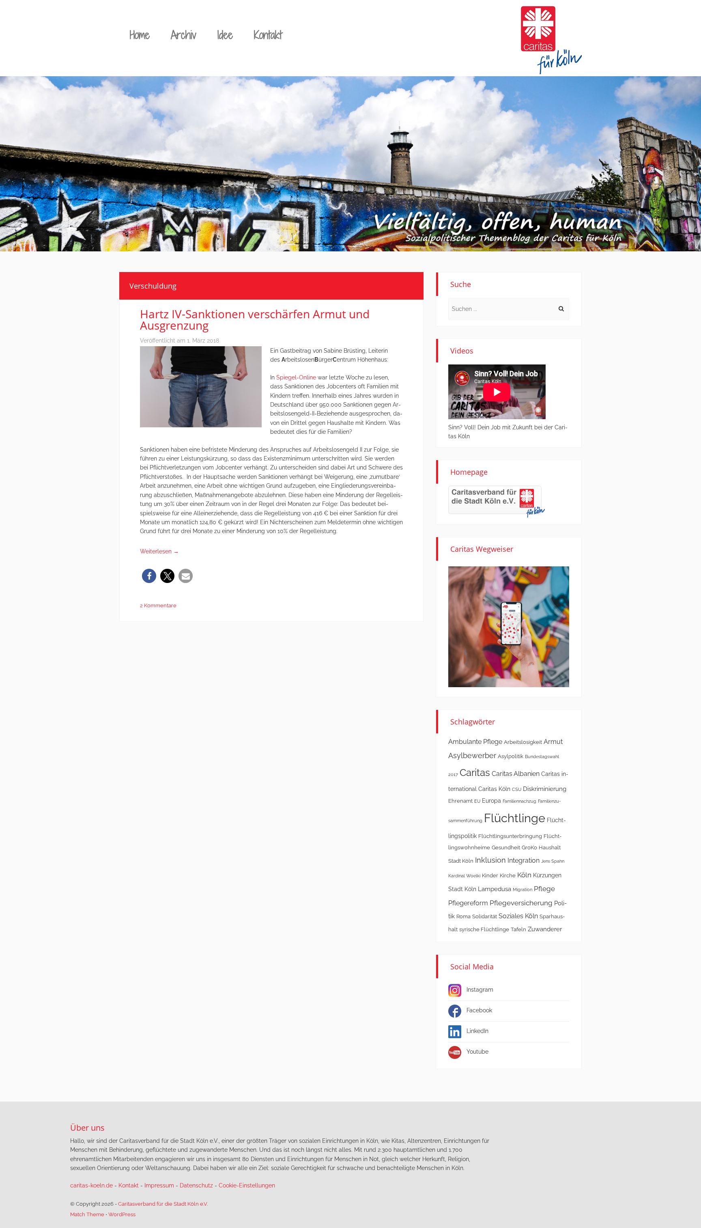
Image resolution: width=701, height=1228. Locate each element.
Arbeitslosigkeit (523, 742)
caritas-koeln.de (91, 1185)
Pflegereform (468, 903)
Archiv (183, 35)
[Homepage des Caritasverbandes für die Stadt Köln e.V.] (496, 501)
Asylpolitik (510, 756)
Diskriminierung (544, 789)
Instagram (480, 989)
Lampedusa (494, 889)
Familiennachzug (519, 801)
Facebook (479, 1010)
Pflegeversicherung (521, 903)
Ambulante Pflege (475, 742)
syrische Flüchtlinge (484, 929)
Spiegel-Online (296, 377)
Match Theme (87, 1214)
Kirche (508, 875)
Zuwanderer (545, 929)
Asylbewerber (472, 755)
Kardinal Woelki (464, 875)
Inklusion (490, 860)
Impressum (159, 1185)
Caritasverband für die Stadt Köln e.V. (163, 1204)
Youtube (477, 1051)
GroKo (529, 847)
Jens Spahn (552, 861)
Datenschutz (196, 1185)
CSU (516, 789)
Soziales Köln (518, 916)
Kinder (490, 875)
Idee (225, 35)
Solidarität (484, 916)
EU (477, 801)
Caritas (475, 772)
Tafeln (518, 929)
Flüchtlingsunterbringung (510, 836)
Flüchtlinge (514, 818)
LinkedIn (477, 1031)
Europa (491, 800)
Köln (524, 875)
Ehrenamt (460, 801)
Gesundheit (506, 847)
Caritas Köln (494, 789)
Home (140, 35)
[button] (149, 576)
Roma (463, 916)
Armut (553, 742)
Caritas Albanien (516, 774)
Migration (522, 889)
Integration (523, 860)
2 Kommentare (158, 605)
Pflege (544, 889)
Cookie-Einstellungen (247, 1185)
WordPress (121, 1214)
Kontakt (268, 35)
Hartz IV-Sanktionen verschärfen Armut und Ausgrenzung (255, 319)
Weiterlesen (159, 551)
